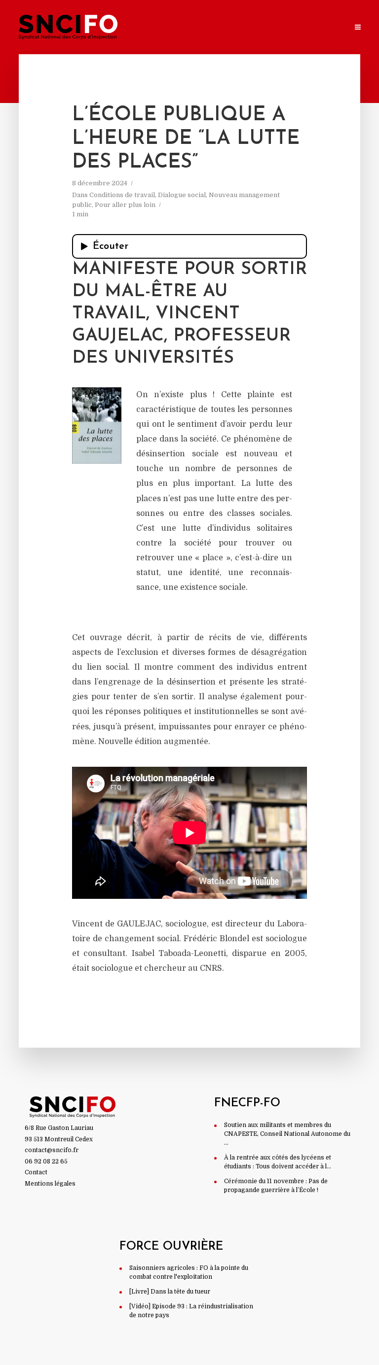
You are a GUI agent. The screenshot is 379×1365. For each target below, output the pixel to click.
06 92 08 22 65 (46, 1161)
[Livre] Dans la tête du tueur (169, 1291)
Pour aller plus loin (125, 204)
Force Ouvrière (171, 1247)
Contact (36, 1172)
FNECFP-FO (247, 1103)
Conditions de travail (122, 195)
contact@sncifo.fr (51, 1150)
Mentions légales (50, 1183)
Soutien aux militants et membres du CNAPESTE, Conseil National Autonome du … (287, 1134)
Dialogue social (182, 195)
